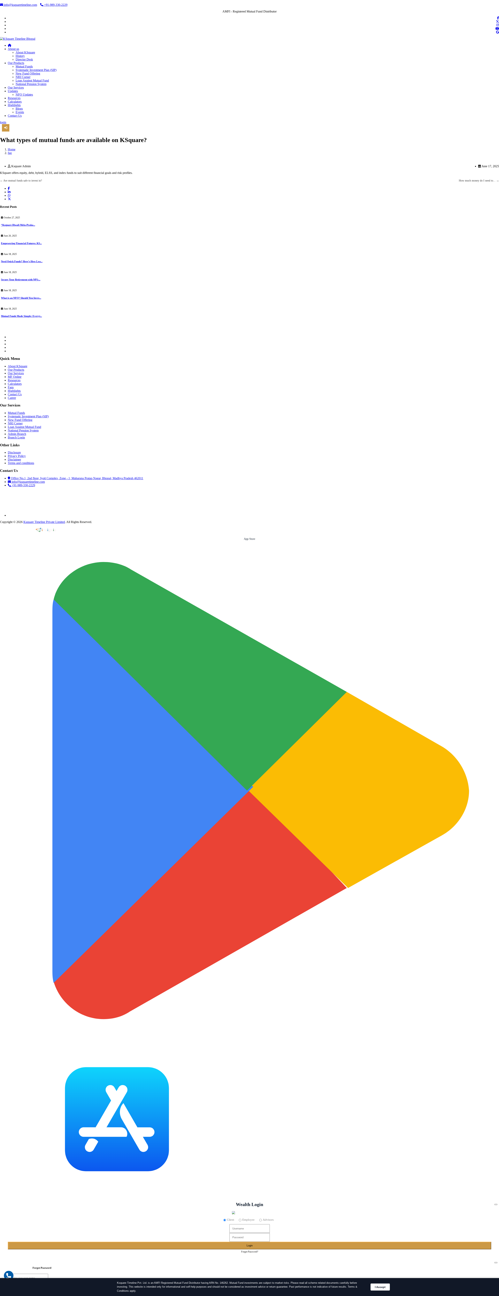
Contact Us (15, 115)
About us (13, 49)
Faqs (11, 387)
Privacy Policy (17, 456)
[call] (8, 1275)
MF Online (14, 376)
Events (20, 112)
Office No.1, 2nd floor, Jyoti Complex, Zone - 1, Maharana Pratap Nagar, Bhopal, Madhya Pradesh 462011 (76, 478)
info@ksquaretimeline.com (20, 4)
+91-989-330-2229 (55, 4)
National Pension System (31, 84)
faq (10, 153)
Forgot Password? (249, 1251)
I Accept (380, 1287)
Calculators (15, 101)
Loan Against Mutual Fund (32, 80)
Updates (13, 91)
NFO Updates (24, 94)
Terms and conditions (21, 463)
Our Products (16, 63)
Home (11, 149)
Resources (14, 98)
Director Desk (24, 59)
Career (12, 397)
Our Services (16, 87)
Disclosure (14, 452)
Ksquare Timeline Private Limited (44, 522)
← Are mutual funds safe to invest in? (21, 180)
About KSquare (25, 52)
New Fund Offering (28, 73)
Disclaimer (14, 459)
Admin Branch (17, 434)
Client (230, 1219)
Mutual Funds (24, 66)
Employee (248, 1219)
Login (250, 1245)
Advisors (268, 1219)
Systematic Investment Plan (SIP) (36, 70)
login (3, 122)
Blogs (19, 108)
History (20, 56)
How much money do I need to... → (479, 180)
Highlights (14, 105)
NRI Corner (23, 77)
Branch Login (16, 437)
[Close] (495, 1204)
